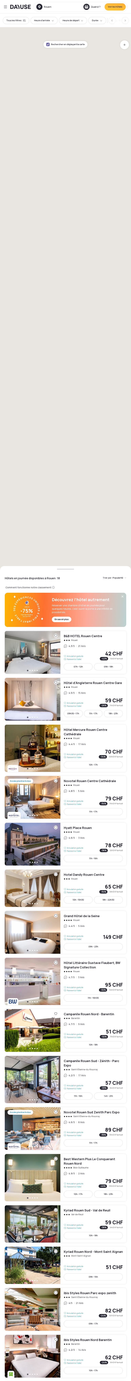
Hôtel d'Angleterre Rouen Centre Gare (65, 699)
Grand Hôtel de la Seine (65, 932)
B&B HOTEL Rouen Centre (65, 652)
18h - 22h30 (108, 899)
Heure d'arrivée (42, 20)
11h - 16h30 (93, 997)
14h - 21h (108, 1096)
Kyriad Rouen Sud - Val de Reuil (65, 1224)
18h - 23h (113, 713)
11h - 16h (93, 858)
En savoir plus (62, 619)
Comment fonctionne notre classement (28, 587)
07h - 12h (78, 666)
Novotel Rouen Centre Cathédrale (65, 797)
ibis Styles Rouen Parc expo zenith (65, 1309)
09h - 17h (93, 1323)
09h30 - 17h (73, 713)
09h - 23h (93, 946)
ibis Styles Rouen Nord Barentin (65, 1356)
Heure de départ (71, 20)
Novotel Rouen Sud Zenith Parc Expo (65, 1128)
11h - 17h (93, 713)
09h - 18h (108, 666)
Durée (95, 20)
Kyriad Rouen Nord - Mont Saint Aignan (65, 1265)
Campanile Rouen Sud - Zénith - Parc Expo (65, 1079)
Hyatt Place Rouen (65, 844)
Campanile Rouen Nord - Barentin (65, 1030)
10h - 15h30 (78, 899)
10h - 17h (93, 764)
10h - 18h (93, 1044)
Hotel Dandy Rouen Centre (65, 888)
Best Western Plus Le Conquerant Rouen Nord (65, 1177)
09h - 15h (93, 1276)
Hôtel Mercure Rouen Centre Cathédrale (65, 748)
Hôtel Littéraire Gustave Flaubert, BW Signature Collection (65, 981)
